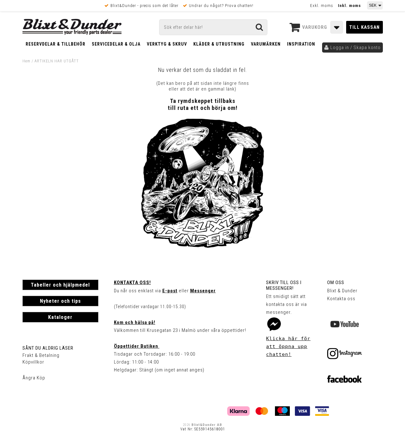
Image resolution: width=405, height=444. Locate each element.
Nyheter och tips (60, 301)
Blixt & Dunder (342, 291)
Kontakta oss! (132, 282)
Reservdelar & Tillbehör (55, 44)
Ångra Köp (33, 378)
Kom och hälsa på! (134, 322)
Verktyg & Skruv (167, 44)
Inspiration (301, 44)
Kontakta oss (341, 298)
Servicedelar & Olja (116, 44)
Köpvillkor (33, 362)
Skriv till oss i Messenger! (284, 285)
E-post (170, 291)
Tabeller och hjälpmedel (60, 285)
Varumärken (266, 44)
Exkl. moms (321, 5)
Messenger (203, 291)
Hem (26, 61)
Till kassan (364, 27)
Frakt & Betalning (40, 355)
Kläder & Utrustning (219, 44)
